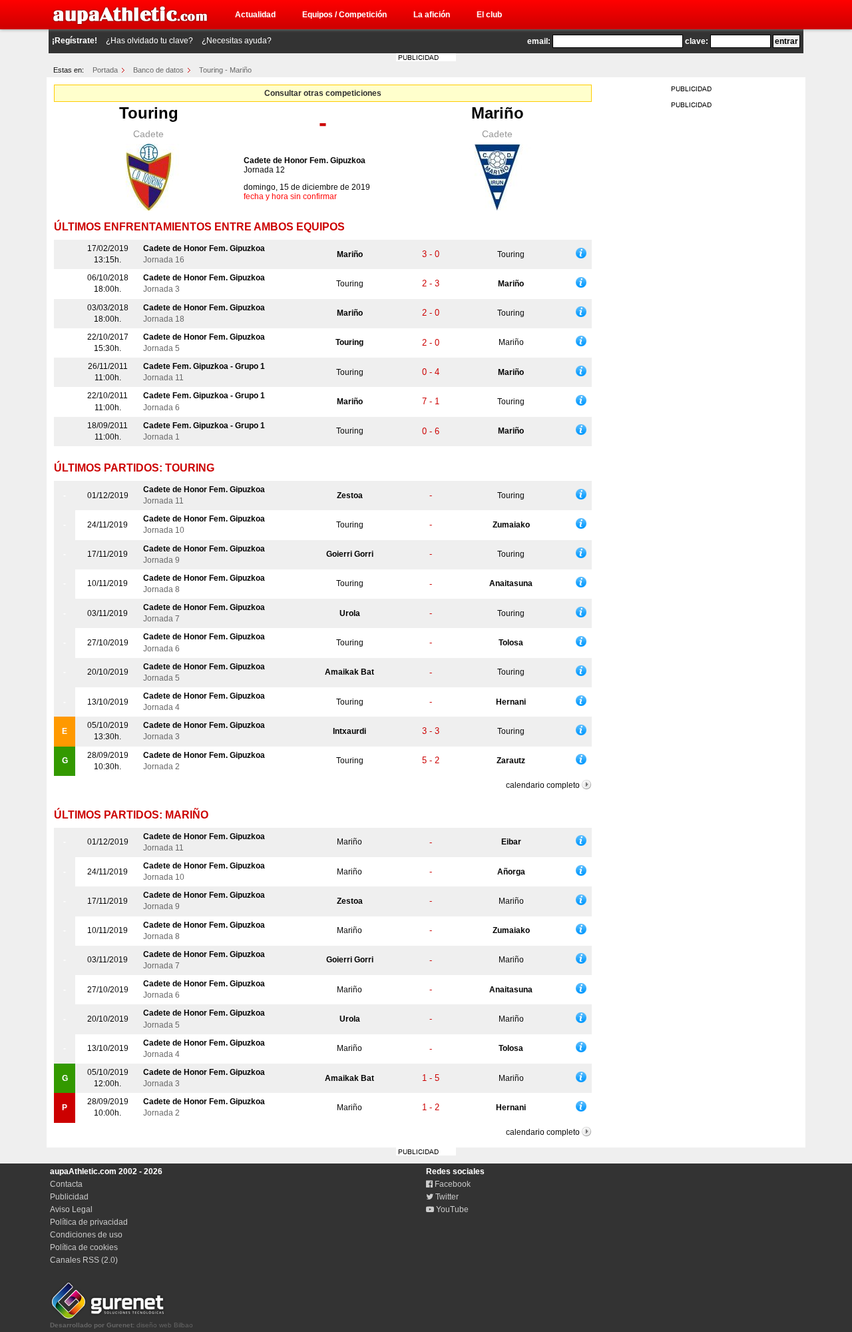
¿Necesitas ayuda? (237, 40)
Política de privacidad (89, 1222)
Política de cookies (84, 1247)
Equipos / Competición (344, 14)
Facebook (452, 1184)
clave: (696, 41)
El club (489, 14)
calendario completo (543, 785)
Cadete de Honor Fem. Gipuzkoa (304, 160)
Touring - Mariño (225, 70)
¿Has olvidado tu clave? (149, 40)
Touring (148, 113)
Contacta (66, 1184)
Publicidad (69, 1196)
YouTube (451, 1209)
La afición (431, 14)
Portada (105, 70)
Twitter (446, 1196)
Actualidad (255, 14)
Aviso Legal (71, 1209)
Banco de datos (158, 70)
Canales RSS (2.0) (84, 1260)
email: (538, 41)
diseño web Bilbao (121, 1325)
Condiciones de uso (86, 1234)
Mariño (497, 113)
